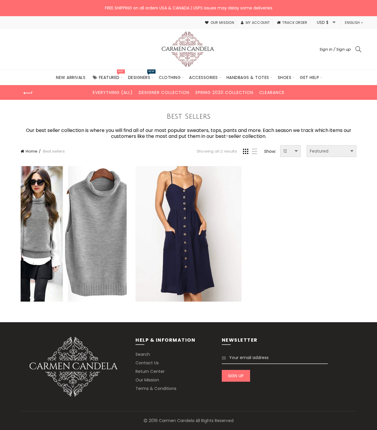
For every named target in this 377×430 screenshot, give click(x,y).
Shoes (285, 77)
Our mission (222, 22)
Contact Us (147, 363)
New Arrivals (70, 77)
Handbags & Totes (247, 77)
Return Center (150, 371)
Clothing (170, 77)
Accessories (203, 77)
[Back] (28, 93)
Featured (111, 75)
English (352, 22)
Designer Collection (164, 92)
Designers (141, 75)
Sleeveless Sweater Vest (73, 235)
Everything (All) (113, 92)
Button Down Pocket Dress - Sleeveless (189, 234)
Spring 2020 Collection (224, 92)
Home (31, 151)
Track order (294, 22)
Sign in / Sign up (335, 49)
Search (142, 354)
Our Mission (147, 380)
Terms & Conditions (155, 388)
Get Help (309, 77)
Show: (270, 151)
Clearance (272, 92)
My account (258, 22)
